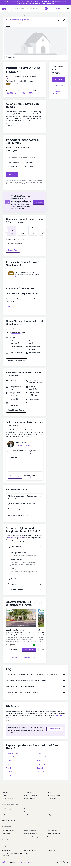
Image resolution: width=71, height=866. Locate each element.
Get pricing (12, 174)
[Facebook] (58, 862)
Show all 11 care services (16, 360)
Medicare (49, 837)
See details (13, 649)
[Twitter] (64, 862)
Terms (26, 853)
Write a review (13, 307)
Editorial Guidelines (30, 798)
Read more (12, 125)
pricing (19, 24)
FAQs (48, 24)
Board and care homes (53, 809)
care (30, 24)
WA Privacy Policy (52, 850)
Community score (16, 84)
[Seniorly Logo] (4, 8)
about (13, 24)
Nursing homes (51, 815)
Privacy (19, 862)
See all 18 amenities (15, 410)
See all (18, 19)
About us (5, 792)
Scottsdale (9, 772)
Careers (49, 792)
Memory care (6, 812)
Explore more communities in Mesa (24, 657)
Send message (15, 476)
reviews (25, 24)
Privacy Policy (6, 850)
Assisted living (6, 809)
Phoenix (8, 768)
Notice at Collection (30, 850)
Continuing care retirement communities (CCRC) (32, 816)
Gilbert (8, 760)
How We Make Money (30, 795)
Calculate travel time (14, 79)
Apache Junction (12, 753)
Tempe (8, 775)
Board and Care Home (17, 332)
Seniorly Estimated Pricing (14, 147)
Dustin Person (21, 443)
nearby (43, 24)
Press (4, 795)
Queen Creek (41, 768)
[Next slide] (43, 230)
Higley (39, 760)
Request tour (58, 85)
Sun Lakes (40, 772)
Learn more (39, 202)
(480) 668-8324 (11, 93)
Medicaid (5, 840)
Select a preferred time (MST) (15, 239)
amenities (37, 24)
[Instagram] (61, 862)
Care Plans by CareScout (9, 830)
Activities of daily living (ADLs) (33, 837)
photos (8, 24)
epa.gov (20, 537)
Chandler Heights (12, 757)
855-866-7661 (57, 8)
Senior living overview (8, 820)
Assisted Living (15, 329)
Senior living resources (31, 830)
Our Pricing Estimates (53, 795)
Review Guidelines (7, 798)
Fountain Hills (41, 757)
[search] (46, 9)
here (52, 3)
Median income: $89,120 (18, 560)
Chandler (40, 753)
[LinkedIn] (68, 862)
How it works (6, 833)
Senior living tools (52, 830)
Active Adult (6, 815)
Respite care (50, 812)
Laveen (8, 764)
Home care (27, 812)
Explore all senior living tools (18, 515)
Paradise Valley (42, 764)
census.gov (11, 537)
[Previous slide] (6, 230)
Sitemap (29, 862)
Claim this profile (55, 729)
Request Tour (12, 250)
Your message (12, 457)
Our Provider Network (30, 833)
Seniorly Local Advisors (53, 833)
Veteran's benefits (7, 837)
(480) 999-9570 (27, 93)
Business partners (52, 798)
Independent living (30, 809)
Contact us (27, 792)
